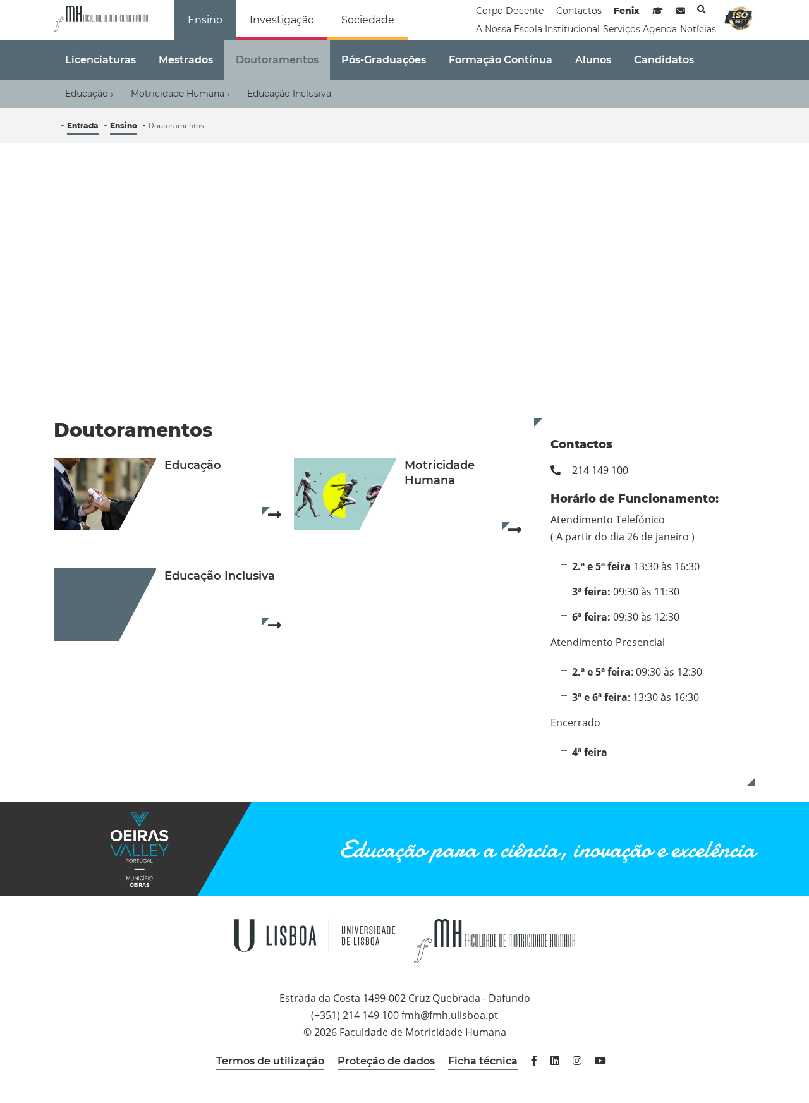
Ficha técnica (483, 1061)
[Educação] (105, 495)
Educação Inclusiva (289, 93)
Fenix (627, 10)
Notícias (698, 29)
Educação (89, 94)
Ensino (205, 20)
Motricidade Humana (180, 94)
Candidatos (664, 60)
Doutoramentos (277, 60)
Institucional (572, 29)
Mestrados (186, 60)
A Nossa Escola (509, 29)
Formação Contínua (500, 60)
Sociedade (367, 20)
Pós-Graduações (383, 60)
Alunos (593, 60)
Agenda (660, 29)
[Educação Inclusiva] (105, 605)
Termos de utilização (270, 1061)
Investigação (282, 20)
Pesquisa (701, 9)
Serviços (621, 29)
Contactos (579, 10)
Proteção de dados (386, 1061)
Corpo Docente (510, 10)
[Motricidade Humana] (345, 495)
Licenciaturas (100, 60)
